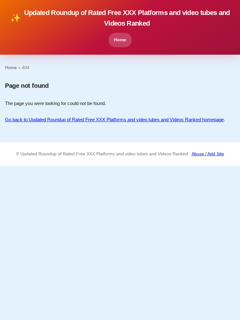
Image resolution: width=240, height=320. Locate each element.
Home (120, 39)
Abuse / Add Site (208, 154)
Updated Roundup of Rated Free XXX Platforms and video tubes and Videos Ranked (120, 18)
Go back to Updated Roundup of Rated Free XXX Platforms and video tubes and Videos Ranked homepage (114, 119)
